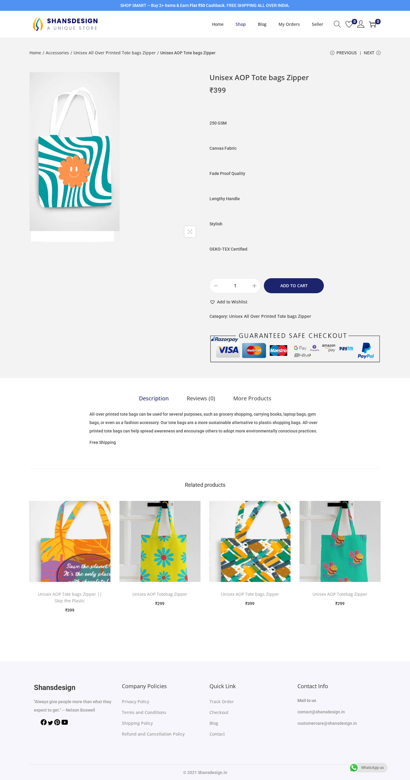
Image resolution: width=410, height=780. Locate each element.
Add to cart (294, 285)
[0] (349, 24)
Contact (217, 734)
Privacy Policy (135, 701)
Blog (214, 723)
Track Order (222, 701)
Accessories (57, 53)
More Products (252, 398)
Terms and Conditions (144, 712)
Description (154, 398)
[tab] (154, 398)
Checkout (219, 712)
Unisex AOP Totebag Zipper (159, 594)
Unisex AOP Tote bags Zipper (250, 594)
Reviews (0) (201, 398)
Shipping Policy (137, 723)
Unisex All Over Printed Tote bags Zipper (115, 53)
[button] (228, 302)
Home (35, 53)
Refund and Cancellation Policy (153, 734)
